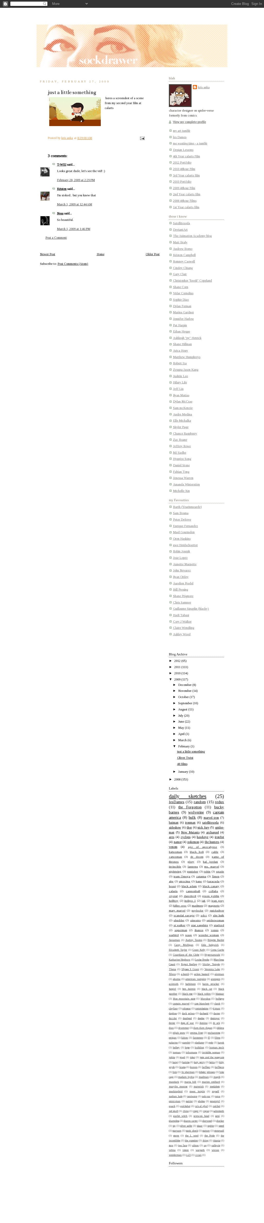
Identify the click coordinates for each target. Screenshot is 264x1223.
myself (215, 1091)
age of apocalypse (202, 846)
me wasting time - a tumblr (190, 143)
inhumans (191, 1052)
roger (196, 1111)
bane (199, 881)
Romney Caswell (184, 261)
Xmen (215, 876)
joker (192, 1057)
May (181, 728)
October (183, 697)
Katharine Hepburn (179, 959)
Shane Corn (180, 287)
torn (171, 1145)
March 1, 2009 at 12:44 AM (74, 204)
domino (204, 1022)
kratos (182, 1067)
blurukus (205, 998)
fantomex (198, 1037)
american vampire (195, 979)
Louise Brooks (202, 959)
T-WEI (61, 164)
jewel (182, 1057)
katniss (185, 1062)
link (174, 1072)
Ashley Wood (182, 634)
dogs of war (187, 1022)
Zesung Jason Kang (185, 369)
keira (212, 1062)
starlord (219, 925)
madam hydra (186, 1076)
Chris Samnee (182, 602)
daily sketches (188, 796)
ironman (190, 822)
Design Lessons (183, 150)
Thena (172, 969)
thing (206, 1140)
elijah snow (179, 1032)
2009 (177, 679)
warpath (200, 1150)
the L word (191, 1135)
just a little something (191, 751)
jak (203, 900)
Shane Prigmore (183, 596)
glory (190, 861)
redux (219, 802)
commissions (201, 1008)
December (185, 685)
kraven (193, 1067)
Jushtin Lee (180, 376)
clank (217, 1003)
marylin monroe (178, 1086)
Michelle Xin (181, 491)
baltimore (190, 983)
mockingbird (176, 1091)
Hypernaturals (212, 954)
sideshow (175, 827)
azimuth (173, 983)
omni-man (174, 1101)
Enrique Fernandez (185, 526)
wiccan (215, 1150)
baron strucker (210, 983)
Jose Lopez (180, 558)
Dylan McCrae (182, 401)
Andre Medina (182, 414)
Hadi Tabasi (181, 615)
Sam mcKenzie (183, 408)
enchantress (214, 1032)
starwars (176, 1130)
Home (100, 254)
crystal (173, 895)
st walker (179, 925)
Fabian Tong (181, 472)
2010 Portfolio (182, 181)
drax (171, 1027)
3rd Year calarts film (186, 175)
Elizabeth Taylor (178, 949)
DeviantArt (180, 229)
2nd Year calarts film (186, 194)
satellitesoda (210, 822)
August (183, 709)
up (205, 1145)
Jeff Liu (178, 389)
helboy (176, 1047)
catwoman (175, 856)
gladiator (199, 1042)
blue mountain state (184, 998)
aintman (219, 974)
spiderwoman (215, 920)
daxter (216, 1013)
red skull (173, 1111)
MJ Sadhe (179, 452)
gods (211, 1042)
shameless (174, 1120)
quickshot (185, 1106)
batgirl (172, 988)
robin (207, 871)
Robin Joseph (181, 551)
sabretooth (218, 1111)
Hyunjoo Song (182, 459)
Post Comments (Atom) (72, 264)
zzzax (198, 1155)
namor (178, 842)
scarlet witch (180, 1115)
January (183, 771)
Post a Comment (56, 237)
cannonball (193, 891)
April (181, 734)
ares (171, 837)
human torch (216, 1047)
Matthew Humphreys (186, 357)
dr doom (196, 856)
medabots (215, 1086)
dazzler (173, 1018)
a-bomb (185, 974)
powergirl (215, 1101)
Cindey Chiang (183, 268)
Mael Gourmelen (184, 532)
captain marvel (181, 1003)
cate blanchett (202, 1003)
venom (173, 847)
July (181, 715)
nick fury (203, 827)
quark (172, 1106)
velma (172, 1150)
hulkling (199, 1047)
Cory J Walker (182, 621)
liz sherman (188, 1072)
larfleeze (219, 1067)
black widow (204, 993)
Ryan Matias (181, 395)
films (217, 1037)
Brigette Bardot (216, 940)
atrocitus (184, 881)
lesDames (176, 802)
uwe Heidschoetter (185, 545)
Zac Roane (180, 440)
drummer (183, 1027)
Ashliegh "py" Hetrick (187, 338)
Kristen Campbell (184, 255)
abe (171, 881)
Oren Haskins (182, 538)
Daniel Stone (181, 465)
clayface (173, 1008)
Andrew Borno (182, 249)
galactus (173, 1042)
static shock (192, 1130)
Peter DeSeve (182, 519)
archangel (212, 832)
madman (204, 1076)
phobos (201, 1101)
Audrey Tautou (193, 940)
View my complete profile (189, 122)
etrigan (173, 1037)
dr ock (216, 1022)
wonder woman (209, 934)
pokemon (193, 842)
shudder (179, 920)
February (184, 746)
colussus (186, 1008)
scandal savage (184, 915)
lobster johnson (207, 1072)
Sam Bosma (180, 513)
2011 (177, 667)
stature (206, 1130)
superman (181, 930)
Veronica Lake (212, 969)
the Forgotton (190, 807)
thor (189, 827)
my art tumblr (181, 131)
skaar (200, 1125)
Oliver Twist (185, 758)
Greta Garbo (217, 949)
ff (209, 1037)
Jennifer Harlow (183, 319)
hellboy (173, 900)
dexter (172, 1022)
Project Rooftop (189, 964)
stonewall (219, 1130)
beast (172, 886)
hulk (192, 817)
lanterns (193, 866)
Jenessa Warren (183, 478)
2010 (177, 673)
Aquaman (174, 940)
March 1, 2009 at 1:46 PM (73, 229)
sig (174, 1125)
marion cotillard (211, 1081)
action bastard (201, 974)
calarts (173, 891)
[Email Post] (141, 138)
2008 (177, 779)
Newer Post (47, 254)
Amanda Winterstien (186, 484)
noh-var (206, 1096)
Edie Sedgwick (210, 944)
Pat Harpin (180, 325)
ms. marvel (211, 866)
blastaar (220, 993)
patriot (189, 1101)
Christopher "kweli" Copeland (192, 280)
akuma (176, 979)
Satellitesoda (181, 223)
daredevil (190, 895)
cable (214, 851)
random (200, 802)
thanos (199, 930)
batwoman (175, 851)
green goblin (210, 895)
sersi (217, 1115)
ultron (195, 1145)
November (185, 691)
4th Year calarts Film (186, 156)
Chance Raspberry (185, 433)
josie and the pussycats (212, 1057)
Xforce (172, 974)
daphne (173, 1013)
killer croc (179, 905)
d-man (216, 1008)
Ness (60, 213)
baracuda (213, 881)
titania (216, 1140)
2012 (177, 661)
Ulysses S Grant (190, 969)
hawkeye (202, 837)
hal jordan (210, 861)
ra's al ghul (201, 1106)
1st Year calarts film (186, 207)
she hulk (218, 915)
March (182, 740)
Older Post (153, 254)
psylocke (197, 910)
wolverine (196, 812)
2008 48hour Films (184, 201)
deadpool (187, 1018)
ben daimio (188, 988)
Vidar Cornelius (183, 293)
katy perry (199, 1062)
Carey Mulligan (183, 944)
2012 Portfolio (182, 162)
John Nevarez (182, 570)
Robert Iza (180, 363)
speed (221, 1125)
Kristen (62, 189)
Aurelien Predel (183, 583)
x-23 (188, 1155)
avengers (215, 979)
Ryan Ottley (180, 577)
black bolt (197, 851)
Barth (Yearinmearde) (187, 507)
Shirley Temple (211, 964)
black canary (211, 886)
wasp (188, 934)
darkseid (204, 1013)
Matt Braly (180, 242)
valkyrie (215, 1145)
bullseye (220, 998)
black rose (187, 993)
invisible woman (211, 1052)
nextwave (192, 1096)
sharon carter (191, 1120)
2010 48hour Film (184, 169)
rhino (186, 1111)
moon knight (197, 1091)
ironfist (219, 837)
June (181, 721)
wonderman (175, 1155)
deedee (201, 1018)
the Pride (209, 1135)
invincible (175, 866)
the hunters (212, 842)
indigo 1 (190, 900)
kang (175, 1062)
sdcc (204, 915)
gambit (186, 1042)
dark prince (188, 1013)
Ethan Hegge (181, 331)
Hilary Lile (180, 382)
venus (215, 930)
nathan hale (176, 1096)
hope (187, 1047)
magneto (214, 905)
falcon (184, 1037)
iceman (177, 1052)
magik (216, 1076)
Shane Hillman (182, 344)
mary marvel (177, 910)
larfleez (206, 1067)
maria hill (190, 1081)
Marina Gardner (183, 312)
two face (182, 1145)
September (185, 703)
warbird (174, 934)
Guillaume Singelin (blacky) (191, 608)
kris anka (204, 87)
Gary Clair (180, 274)
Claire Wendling (183, 628)
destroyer (215, 1018)
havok (221, 1042)
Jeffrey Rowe (182, 446)
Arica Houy (180, 350)
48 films (182, 764)
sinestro (195, 920)
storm (176, 1135)
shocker (220, 1120)
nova (217, 1096)
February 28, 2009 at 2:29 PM (76, 180)
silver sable (186, 1125)
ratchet (216, 1106)
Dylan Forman (182, 306)
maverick (199, 1086)
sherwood (207, 1120)
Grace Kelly (198, 949)
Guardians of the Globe (186, 954)
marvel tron (211, 817)
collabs (213, 891)
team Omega (182, 876)
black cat (207, 988)
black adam (189, 886)
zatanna (201, 876)
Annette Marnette (184, 564)
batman (173, 822)
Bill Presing (180, 589)
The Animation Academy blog (192, 236)
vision (186, 1150)
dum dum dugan (202, 1027)
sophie (211, 1125)
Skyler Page (180, 427)
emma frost (196, 1032)
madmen (197, 905)
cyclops (186, 837)
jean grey (217, 900)
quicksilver (217, 910)
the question (191, 1140)
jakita (172, 1057)
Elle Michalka (182, 420)
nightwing (175, 871)
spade (220, 871)
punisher (192, 871)
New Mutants (190, 832)
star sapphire (199, 925)
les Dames (179, 137)
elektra (220, 1027)
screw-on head (201, 1115)
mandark (174, 1081)
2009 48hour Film (184, 188)
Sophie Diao (181, 299)
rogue (206, 1111)
